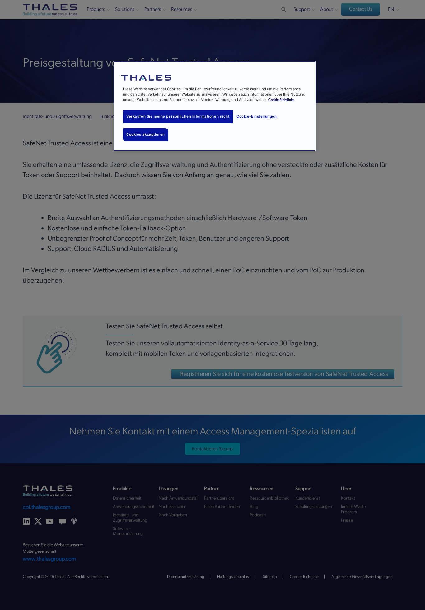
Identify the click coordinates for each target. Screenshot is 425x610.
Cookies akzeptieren (145, 134)
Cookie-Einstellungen (256, 116)
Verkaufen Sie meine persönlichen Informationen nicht (178, 116)
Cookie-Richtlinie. (281, 100)
